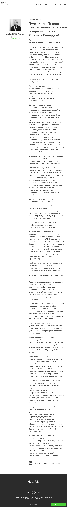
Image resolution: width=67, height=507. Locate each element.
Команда (48, 4)
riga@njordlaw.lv (48, 497)
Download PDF (56, 463)
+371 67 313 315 (31, 498)
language (55, 4)
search (60, 4)
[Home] (5, 3)
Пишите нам (56, 503)
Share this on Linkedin (41, 463)
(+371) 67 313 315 (15, 37)
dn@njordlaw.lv (38, 431)
